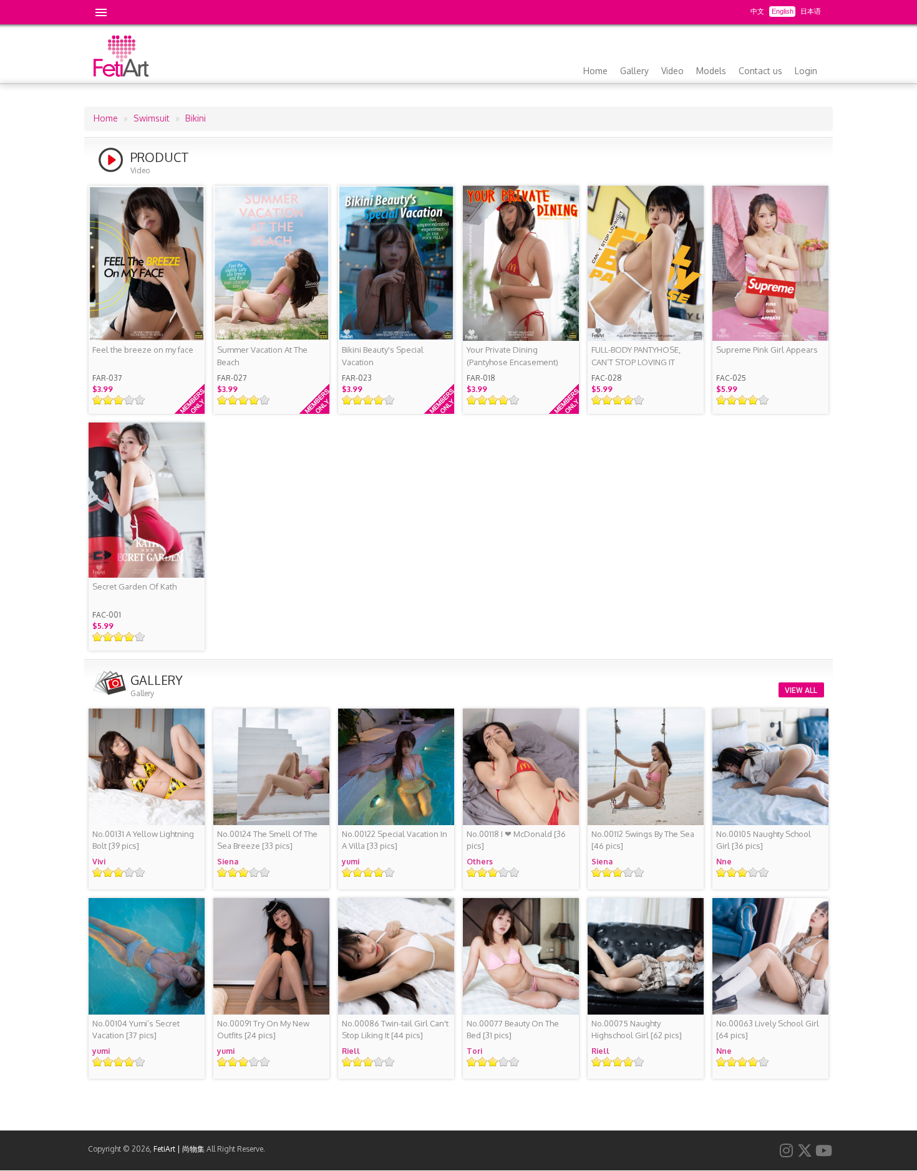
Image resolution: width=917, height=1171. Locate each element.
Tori (474, 1051)
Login (806, 70)
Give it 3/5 (119, 399)
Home (595, 70)
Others (480, 861)
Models (711, 70)
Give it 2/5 (108, 399)
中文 (757, 11)
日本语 (810, 11)
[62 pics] (636, 1029)
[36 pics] (516, 840)
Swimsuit (151, 118)
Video (672, 70)
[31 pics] (513, 1029)
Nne (724, 861)
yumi (350, 861)
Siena (227, 861)
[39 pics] (143, 840)
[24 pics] (263, 1029)
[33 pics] (267, 840)
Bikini (195, 118)
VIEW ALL (801, 690)
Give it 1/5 (97, 399)
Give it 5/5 (140, 399)
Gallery (634, 70)
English (782, 11)
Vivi (98, 861)
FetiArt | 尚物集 (179, 1149)
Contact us (760, 70)
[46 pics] (642, 840)
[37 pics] (136, 1029)
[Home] (121, 73)
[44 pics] (395, 1029)
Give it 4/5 (129, 399)
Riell (351, 1051)
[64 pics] (767, 1029)
